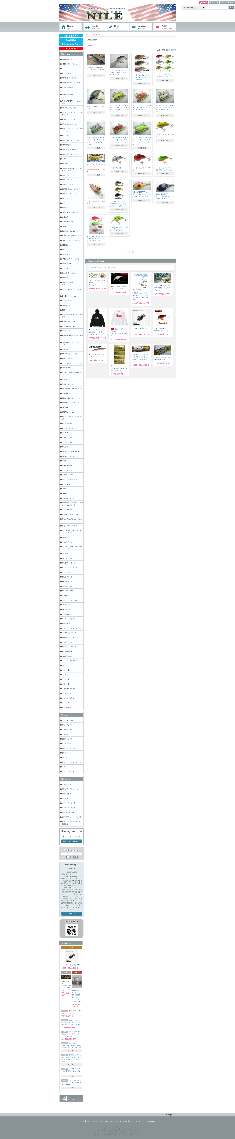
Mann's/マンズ (67, 379)
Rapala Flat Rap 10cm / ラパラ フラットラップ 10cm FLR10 (71, 1034)
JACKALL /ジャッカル (69, 108)
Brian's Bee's (66, 331)
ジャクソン (66, 268)
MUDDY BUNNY (67, 591)
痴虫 (63, 250)
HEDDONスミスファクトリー (72, 64)
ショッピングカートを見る (71, 841)
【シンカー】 (66, 675)
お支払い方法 (91, 1121)
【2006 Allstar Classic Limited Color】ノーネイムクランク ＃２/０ (119, 204)
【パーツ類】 (66, 703)
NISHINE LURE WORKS (70, 78)
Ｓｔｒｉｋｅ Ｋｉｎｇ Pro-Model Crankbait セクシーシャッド (119, 368)
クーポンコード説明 (68, 808)
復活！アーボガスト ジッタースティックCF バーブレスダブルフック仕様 (71, 1022)
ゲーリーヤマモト (68, 465)
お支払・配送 (94, 27)
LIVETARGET (66, 368)
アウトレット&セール (69, 720)
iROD (64, 489)
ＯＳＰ (64, 159)
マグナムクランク (68, 771)
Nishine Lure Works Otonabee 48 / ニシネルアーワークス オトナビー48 (71, 1045)
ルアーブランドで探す (69, 803)
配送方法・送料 (102, 1121)
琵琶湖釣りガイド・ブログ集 (71, 817)
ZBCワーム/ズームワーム (70, 73)
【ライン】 (66, 684)
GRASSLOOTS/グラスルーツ (71, 212)
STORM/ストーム (68, 412)
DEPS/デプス (66, 145)
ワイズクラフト (67, 642)
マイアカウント (227, 3)
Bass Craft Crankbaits (69, 273)
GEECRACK (66, 245)
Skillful (64, 226)
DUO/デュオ (66, 305)
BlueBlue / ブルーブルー (70, 296)
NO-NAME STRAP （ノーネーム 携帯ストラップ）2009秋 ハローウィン (141, 194)
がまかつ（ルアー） (68, 637)
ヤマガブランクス (68, 542)
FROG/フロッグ (67, 581)
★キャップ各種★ (68, 698)
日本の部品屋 (66, 707)
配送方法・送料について (70, 789)
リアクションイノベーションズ (72, 363)
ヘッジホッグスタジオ (69, 661)
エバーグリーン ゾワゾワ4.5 (70, 965)
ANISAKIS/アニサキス (69, 119)
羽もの (64, 757)
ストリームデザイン (68, 619)
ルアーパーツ (66, 767)
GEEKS (64, 493)
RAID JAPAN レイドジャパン (71, 83)
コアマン (65, 203)
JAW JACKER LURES (69, 326)
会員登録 (203, 3)
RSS (69, 1097)
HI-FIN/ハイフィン (68, 456)
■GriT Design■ (67, 651)
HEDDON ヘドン (67, 59)
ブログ (117, 27)
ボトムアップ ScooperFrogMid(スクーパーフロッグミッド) (68, 985)
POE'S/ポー (66, 349)
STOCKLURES (67, 586)
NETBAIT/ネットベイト (69, 354)
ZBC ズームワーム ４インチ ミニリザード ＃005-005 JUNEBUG (71, 1083)
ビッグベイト (66, 447)
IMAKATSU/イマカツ (69, 149)
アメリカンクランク (68, 437)
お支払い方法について (69, 784)
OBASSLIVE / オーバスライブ (72, 240)
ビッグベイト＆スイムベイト (71, 762)
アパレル (65, 753)
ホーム (70, 27)
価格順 (168, 50)
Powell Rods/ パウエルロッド (72, 514)
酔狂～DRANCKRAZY (69, 526)
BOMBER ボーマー (68, 310)
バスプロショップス (68, 748)
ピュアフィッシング (68, 563)
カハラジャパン (67, 470)
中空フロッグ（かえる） (70, 479)
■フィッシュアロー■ (69, 647)
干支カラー (66, 734)
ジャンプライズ (67, 301)
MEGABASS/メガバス (69, 124)
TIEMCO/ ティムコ (68, 184)
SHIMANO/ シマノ (68, 475)
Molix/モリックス (67, 384)
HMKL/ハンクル (67, 558)
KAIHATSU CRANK (68, 614)
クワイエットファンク (69, 567)
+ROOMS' (65, 163)
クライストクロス (68, 693)
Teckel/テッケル (67, 264)
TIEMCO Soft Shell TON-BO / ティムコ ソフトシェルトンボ (162, 288)
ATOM (71, 1099)
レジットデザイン (68, 423)
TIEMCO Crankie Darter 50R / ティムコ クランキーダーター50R (71, 1071)
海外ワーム (66, 461)
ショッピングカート (164, 27)
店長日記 (71, 914)
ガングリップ (66, 743)
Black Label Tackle (68, 321)
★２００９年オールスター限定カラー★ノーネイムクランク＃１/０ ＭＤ (96, 239)
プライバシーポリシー (136, 1121)
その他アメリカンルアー (70, 442)
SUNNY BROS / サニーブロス (72, 236)
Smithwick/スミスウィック (71, 403)
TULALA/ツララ (67, 510)
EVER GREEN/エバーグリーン (72, 140)
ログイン (214, 3)
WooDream (66, 605)
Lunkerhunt (66, 393)
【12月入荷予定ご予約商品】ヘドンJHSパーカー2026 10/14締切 (97, 332)
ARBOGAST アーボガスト (70, 259)
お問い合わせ (141, 27)
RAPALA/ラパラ (67, 358)
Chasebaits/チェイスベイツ (71, 398)
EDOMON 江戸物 (68, 222)
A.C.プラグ (65, 136)
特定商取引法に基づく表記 (118, 1121)
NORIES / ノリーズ (68, 180)
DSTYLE (65, 553)
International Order (68, 812)
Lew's (64, 537)
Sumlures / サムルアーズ (70, 231)
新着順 (173, 50)
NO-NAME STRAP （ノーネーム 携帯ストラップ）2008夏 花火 (164, 196)
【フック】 (66, 670)
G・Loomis (66, 484)
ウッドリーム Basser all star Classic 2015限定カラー (95, 70)
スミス (64, 69)
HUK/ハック (66, 278)
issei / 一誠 (65, 175)
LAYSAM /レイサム (68, 595)
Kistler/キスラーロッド (69, 498)
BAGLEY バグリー (68, 254)
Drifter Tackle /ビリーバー (70, 451)
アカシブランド (67, 577)
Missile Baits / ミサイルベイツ (72, 389)
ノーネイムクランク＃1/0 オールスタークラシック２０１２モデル (141, 77)
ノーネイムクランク (116, 168)
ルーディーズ (66, 198)
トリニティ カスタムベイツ (71, 628)
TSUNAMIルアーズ (68, 572)
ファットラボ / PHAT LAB (70, 600)
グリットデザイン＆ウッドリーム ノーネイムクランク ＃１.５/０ (119, 73)
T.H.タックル (66, 609)
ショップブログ (67, 798)
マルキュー (66, 208)
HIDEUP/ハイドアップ (69, 194)
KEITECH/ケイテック (69, 633)
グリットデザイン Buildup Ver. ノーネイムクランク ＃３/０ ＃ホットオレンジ (119, 140)
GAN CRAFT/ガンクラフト (71, 154)
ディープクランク (68, 725)
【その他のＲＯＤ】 (68, 689)
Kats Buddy (66, 623)
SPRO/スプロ (66, 407)
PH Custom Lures (68, 433)
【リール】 (66, 679)
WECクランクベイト (69, 428)
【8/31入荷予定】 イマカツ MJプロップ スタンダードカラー (97, 283)
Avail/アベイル (67, 656)
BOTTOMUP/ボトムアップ (71, 189)
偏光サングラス (67, 739)
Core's (64, 665)
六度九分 (65, 217)
